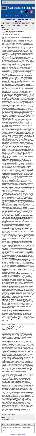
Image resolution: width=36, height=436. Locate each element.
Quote (13, 324)
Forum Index (9, 16)
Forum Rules (26, 16)
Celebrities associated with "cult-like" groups (18, 20)
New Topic (7, 25)
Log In (18, 25)
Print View (24, 25)
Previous (28, 23)
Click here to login (8, 431)
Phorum (23, 434)
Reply (8, 324)
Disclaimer (18, 16)
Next (33, 23)
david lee (10, 33)
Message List (16, 424)
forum (14, 434)
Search (14, 25)
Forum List (8, 23)
